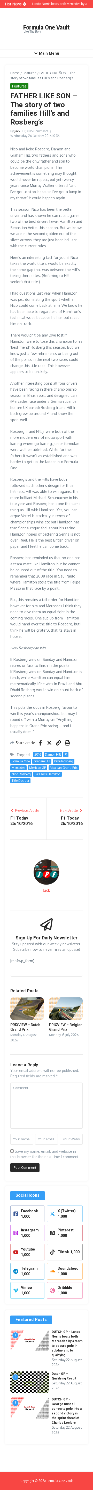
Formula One (21, 761)
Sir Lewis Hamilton (47, 774)
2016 (37, 754)
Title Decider (20, 781)
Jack (17, 131)
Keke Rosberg (63, 761)
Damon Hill (53, 754)
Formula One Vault (46, 27)
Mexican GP (37, 768)
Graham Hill (42, 761)
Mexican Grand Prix (64, 768)
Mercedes (18, 768)
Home (15, 73)
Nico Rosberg (21, 774)
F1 (66, 754)
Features (29, 73)
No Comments (38, 131)
